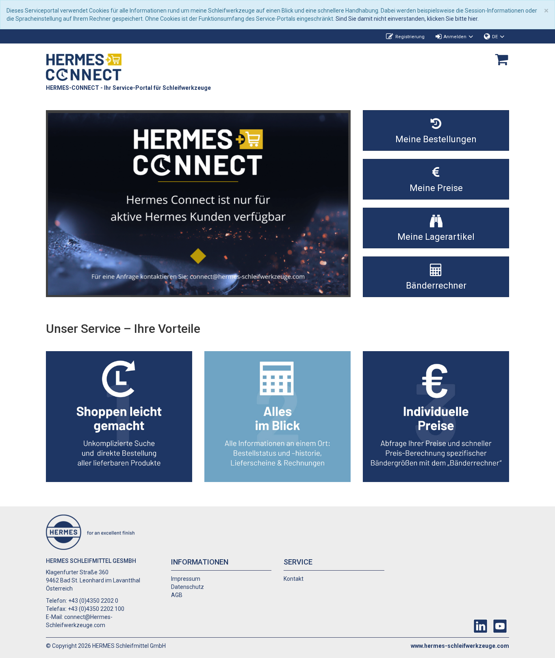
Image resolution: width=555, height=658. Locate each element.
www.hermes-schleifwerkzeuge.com (460, 646)
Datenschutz (187, 587)
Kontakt (294, 578)
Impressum (185, 578)
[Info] (198, 203)
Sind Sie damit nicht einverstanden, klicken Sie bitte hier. (407, 18)
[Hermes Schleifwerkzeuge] (83, 66)
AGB (176, 595)
